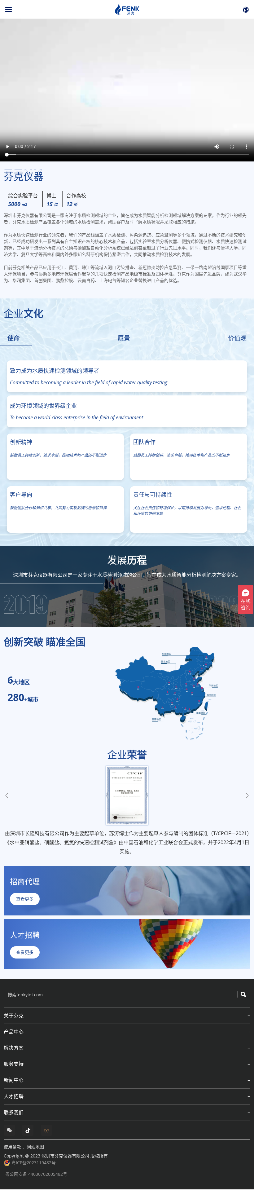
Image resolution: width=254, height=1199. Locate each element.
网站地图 (35, 1147)
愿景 (124, 338)
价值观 (237, 338)
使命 (13, 338)
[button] (247, 795)
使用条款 (12, 1147)
